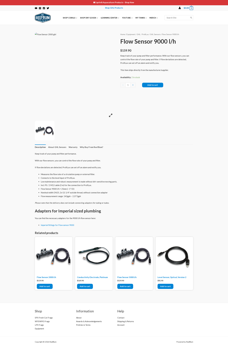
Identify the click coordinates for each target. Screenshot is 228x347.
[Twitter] (48, 8)
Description (40, 147)
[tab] (40, 147)
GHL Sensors (155, 34)
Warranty (73, 147)
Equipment (131, 34)
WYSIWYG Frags (42, 321)
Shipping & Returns (125, 321)
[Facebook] (44, 8)
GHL (138, 34)
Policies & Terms (83, 325)
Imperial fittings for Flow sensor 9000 (57, 225)
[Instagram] (40, 8)
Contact (120, 317)
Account (121, 325)
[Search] (191, 17)
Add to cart (152, 85)
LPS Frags (39, 325)
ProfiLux (145, 34)
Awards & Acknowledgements (89, 321)
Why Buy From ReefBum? (91, 147)
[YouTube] (36, 8)
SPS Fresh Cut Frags (44, 317)
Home (122, 34)
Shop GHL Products (114, 8)
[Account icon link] (180, 8)
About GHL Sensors (57, 147)
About (79, 317)
